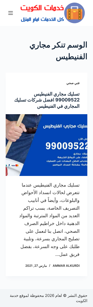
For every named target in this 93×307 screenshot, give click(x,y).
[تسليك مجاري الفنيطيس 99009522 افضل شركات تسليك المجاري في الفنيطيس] (47, 145)
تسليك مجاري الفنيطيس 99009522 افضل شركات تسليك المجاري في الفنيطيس (47, 100)
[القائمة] (10, 13)
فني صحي (73, 83)
